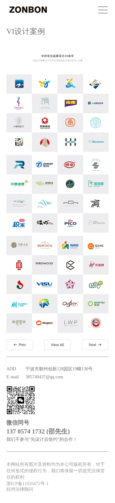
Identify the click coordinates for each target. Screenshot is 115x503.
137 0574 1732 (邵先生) (38, 431)
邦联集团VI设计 (95, 344)
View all (57, 344)
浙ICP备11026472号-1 (27, 483)
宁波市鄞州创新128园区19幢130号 (59, 369)
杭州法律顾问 (19, 488)
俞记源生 (19, 344)
